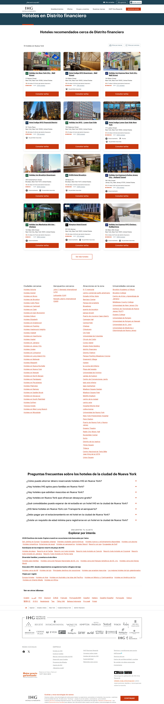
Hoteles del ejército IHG (91, 656)
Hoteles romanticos (30, 544)
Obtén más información (124, 680)
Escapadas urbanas (48, 542)
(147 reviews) (80, 236)
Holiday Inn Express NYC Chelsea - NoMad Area (123, 226)
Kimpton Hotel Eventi (78, 224)
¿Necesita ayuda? (58, 668)
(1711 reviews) (121, 85)
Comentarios (118, 665)
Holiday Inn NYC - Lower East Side (83, 122)
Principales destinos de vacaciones (66, 570)
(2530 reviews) (41, 186)
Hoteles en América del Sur (125, 577)
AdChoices (117, 653)
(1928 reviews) (81, 186)
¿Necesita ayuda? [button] (32, 2)
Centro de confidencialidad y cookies (126, 659)
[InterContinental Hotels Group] (29, 9)
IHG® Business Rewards (90, 650)
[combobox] (115, 45)
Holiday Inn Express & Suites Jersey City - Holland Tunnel (123, 176)
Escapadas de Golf (109, 544)
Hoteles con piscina (129, 542)
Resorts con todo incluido (64, 551)
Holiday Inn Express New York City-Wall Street (123, 74)
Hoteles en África (51, 580)
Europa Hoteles (28, 577)
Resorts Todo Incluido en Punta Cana (58, 554)
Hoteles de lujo (45, 570)
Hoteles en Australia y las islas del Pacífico (66, 577)
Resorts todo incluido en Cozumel (116, 551)
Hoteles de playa (28, 551)
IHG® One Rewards (115, 9)
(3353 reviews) (121, 237)
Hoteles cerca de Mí (30, 570)
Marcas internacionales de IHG (63, 656)
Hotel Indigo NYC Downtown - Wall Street (83, 74)
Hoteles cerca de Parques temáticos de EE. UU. (99, 561)
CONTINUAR (129, 698)
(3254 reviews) (41, 237)
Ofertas (70, 9)
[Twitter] (29, 652)
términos (52, 700)
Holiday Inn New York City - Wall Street (42, 74)
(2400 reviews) (121, 135)
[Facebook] (24, 652)
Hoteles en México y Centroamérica (99, 577)
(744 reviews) (120, 187)
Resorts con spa (95, 544)
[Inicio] (26, 607)
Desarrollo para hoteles (60, 659)
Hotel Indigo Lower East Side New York (123, 124)
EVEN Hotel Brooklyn (77, 175)
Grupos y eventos (82, 9)
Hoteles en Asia (42, 577)
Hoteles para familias (30, 561)
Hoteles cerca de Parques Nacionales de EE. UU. (60, 561)
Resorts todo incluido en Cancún (89, 551)
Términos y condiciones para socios (125, 650)
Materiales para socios (90, 662)
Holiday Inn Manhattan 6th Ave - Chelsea (42, 226)
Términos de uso (119, 656)
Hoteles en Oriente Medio (33, 580)
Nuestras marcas (99, 9)
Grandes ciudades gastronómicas (70, 542)
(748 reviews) (80, 85)
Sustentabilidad (88, 659)
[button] (136, 2)
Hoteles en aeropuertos (65, 544)
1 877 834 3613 (45, 674)
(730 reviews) (41, 134)
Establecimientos (57, 9)
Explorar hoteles (58, 654)
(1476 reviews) (41, 85)
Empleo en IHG (57, 651)
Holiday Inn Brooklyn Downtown (42, 175)
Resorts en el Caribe (45, 551)
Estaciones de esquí (47, 544)
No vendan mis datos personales (124, 662)
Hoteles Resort (82, 544)
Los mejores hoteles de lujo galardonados (124, 570)
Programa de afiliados (60, 662)
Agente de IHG (57, 665)
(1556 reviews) (81, 134)
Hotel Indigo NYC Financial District (43, 122)
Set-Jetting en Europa (31, 542)
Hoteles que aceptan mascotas (94, 570)
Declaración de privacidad (56, 702)
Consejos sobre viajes (90, 653)
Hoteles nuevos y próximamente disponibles (102, 542)
